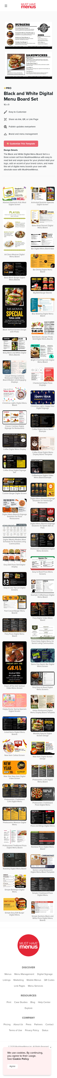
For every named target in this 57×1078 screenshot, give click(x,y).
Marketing (18, 980)
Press (28, 1024)
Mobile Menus (34, 980)
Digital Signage (45, 974)
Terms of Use (15, 1030)
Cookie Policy (21, 1058)
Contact (49, 1024)
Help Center (44, 1002)
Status (45, 1030)
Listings (7, 980)
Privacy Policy (32, 1030)
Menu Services (35, 986)
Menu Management (24, 974)
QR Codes (49, 980)
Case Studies (20, 1002)
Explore (28, 1008)
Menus (8, 974)
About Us (18, 1024)
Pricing (7, 1024)
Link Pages (19, 986)
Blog (32, 1002)
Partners (38, 1024)
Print (9, 1002)
